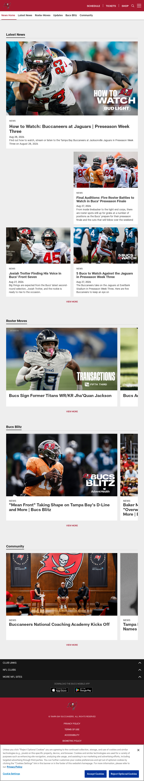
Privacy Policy (72, 723)
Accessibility (72, 735)
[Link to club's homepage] (7, 4)
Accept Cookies (95, 773)
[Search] (132, 5)
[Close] (138, 750)
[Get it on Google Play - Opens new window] (83, 692)
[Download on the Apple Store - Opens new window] (59, 690)
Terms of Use (72, 729)
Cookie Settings (11, 773)
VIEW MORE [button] (72, 411)
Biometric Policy (72, 741)
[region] (72, 762)
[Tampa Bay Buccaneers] (72, 706)
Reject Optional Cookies (124, 773)
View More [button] (72, 301)
